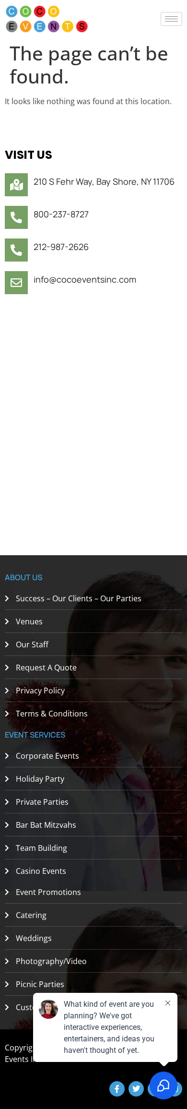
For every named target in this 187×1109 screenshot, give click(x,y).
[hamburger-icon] (171, 19)
